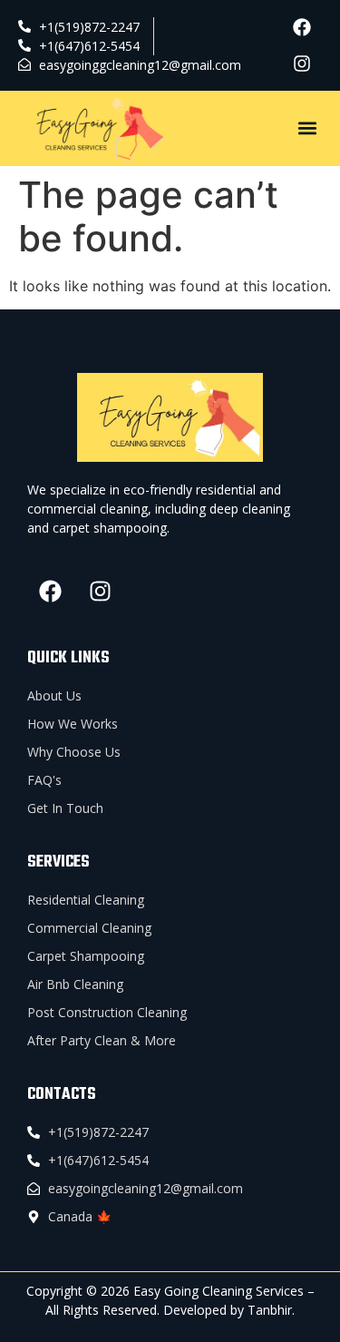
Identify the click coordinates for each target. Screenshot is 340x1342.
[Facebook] (302, 27)
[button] (307, 128)
